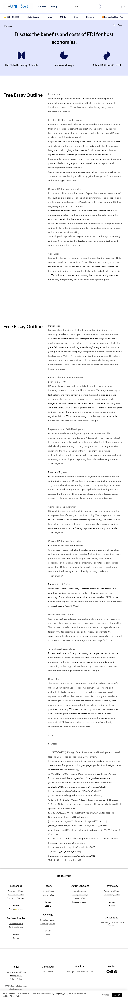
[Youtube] (108, 971)
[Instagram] (115, 971)
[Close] (125, 994)
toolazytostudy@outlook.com (80, 971)
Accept (117, 994)
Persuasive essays (80, 902)
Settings (105, 994)
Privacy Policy (15, 996)
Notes (20, 909)
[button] (42, 6)
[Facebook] (111, 971)
